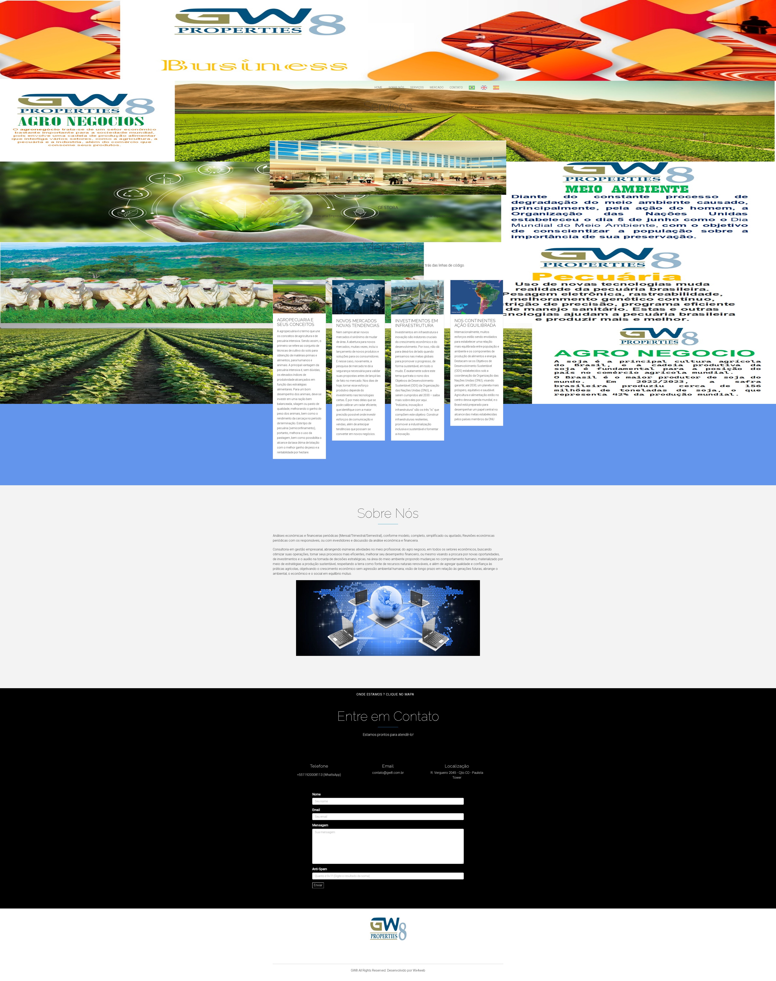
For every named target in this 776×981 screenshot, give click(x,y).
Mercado (437, 87)
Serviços (417, 87)
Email (316, 810)
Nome (316, 794)
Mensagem (320, 825)
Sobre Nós (396, 87)
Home (378, 87)
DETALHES (277, 224)
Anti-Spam (319, 869)
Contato (456, 87)
